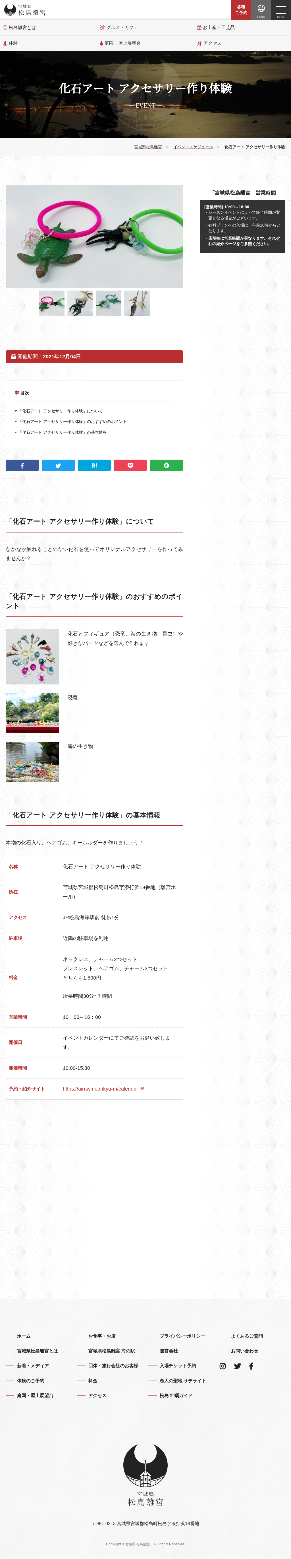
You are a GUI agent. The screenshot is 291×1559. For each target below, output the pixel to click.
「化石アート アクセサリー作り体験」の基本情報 (62, 432)
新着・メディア (33, 1365)
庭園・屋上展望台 (123, 43)
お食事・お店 (102, 1336)
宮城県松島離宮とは (37, 1350)
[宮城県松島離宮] (25, 10)
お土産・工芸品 (219, 27)
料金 (92, 1380)
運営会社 (169, 1350)
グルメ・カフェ (122, 27)
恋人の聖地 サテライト (183, 1380)
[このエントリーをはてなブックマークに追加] (94, 465)
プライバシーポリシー (182, 1336)
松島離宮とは (22, 27)
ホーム (24, 1336)
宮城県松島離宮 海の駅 (111, 1350)
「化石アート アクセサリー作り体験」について (60, 411)
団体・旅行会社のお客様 (113, 1365)
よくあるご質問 (247, 1336)
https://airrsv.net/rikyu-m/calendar (101, 1089)
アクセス (212, 43)
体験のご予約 (30, 1380)
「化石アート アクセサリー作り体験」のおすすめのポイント (72, 421)
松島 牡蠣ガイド (176, 1395)
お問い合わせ (244, 1350)
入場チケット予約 (178, 1365)
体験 (13, 43)
